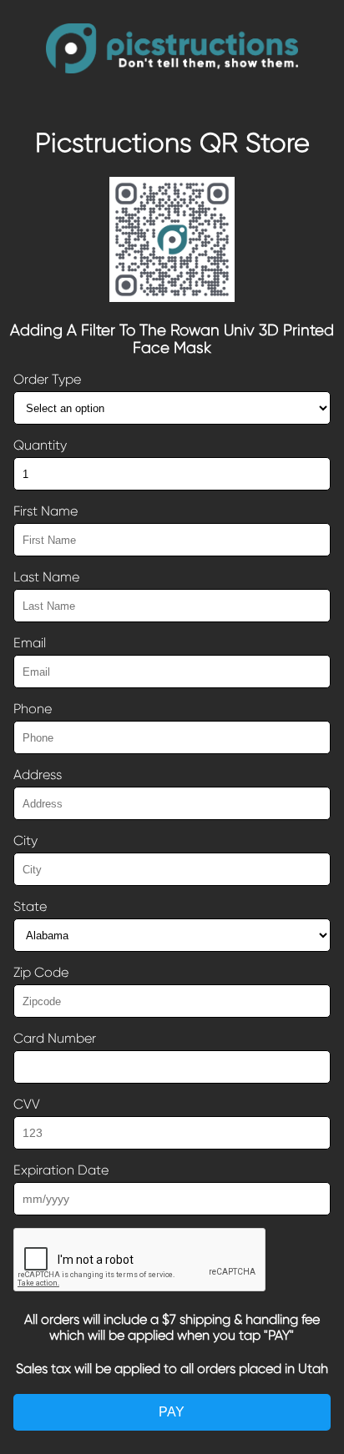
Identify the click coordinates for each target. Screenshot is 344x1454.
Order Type (47, 379)
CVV (26, 1104)
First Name (45, 511)
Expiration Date (61, 1170)
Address (37, 774)
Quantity (40, 445)
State (30, 906)
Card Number (54, 1038)
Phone (32, 709)
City (25, 840)
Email (29, 643)
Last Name (46, 577)
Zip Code (40, 972)
